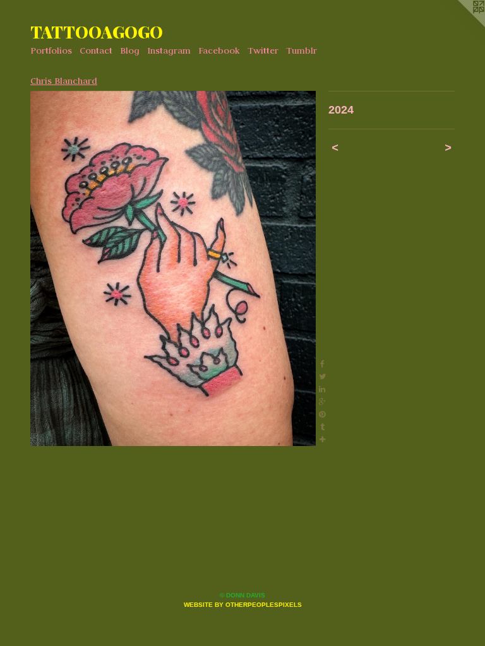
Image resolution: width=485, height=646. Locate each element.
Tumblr (301, 50)
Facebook (219, 50)
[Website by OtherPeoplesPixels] (459, 25)
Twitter (263, 50)
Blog (130, 50)
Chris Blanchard (63, 80)
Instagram (169, 50)
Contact (96, 50)
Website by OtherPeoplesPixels (243, 604)
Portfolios (51, 50)
